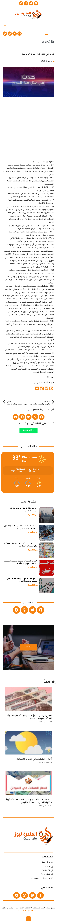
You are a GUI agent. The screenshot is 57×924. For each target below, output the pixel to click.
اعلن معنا (28, 647)
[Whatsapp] (26, 3)
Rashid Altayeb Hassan (28, 911)
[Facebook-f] (40, 895)
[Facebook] (36, 3)
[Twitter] (31, 3)
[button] (5, 26)
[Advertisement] (28, 131)
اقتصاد (47, 42)
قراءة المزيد (33, 514)
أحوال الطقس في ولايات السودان (34, 759)
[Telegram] (21, 3)
